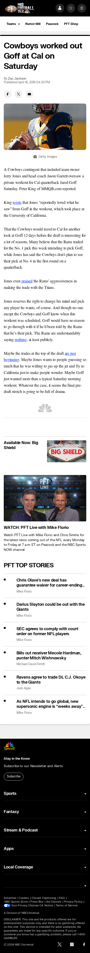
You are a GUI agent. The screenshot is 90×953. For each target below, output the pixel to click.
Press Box (37, 902)
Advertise (10, 898)
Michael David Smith (30, 664)
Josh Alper (23, 688)
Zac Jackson (17, 79)
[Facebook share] (8, 94)
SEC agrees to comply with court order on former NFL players (47, 631)
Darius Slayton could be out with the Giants (50, 607)
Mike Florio (24, 592)
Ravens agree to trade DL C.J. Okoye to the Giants (51, 680)
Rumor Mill (32, 24)
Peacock (52, 24)
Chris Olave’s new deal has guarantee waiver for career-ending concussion (49, 583)
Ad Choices (54, 902)
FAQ (62, 898)
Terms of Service (67, 905)
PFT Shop (71, 24)
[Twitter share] (18, 94)
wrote (17, 202)
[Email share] (29, 94)
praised (27, 280)
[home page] (19, 8)
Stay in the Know (17, 759)
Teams (11, 24)
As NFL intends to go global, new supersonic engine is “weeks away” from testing (49, 704)
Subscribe (13, 776)
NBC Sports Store (16, 902)
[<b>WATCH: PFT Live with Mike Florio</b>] (45, 498)
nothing (20, 339)
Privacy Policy (73, 902)
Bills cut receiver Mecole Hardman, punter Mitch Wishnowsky (49, 656)
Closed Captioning (44, 898)
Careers (24, 898)
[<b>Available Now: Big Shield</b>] (66, 451)
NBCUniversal (31, 913)
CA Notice (46, 905)
